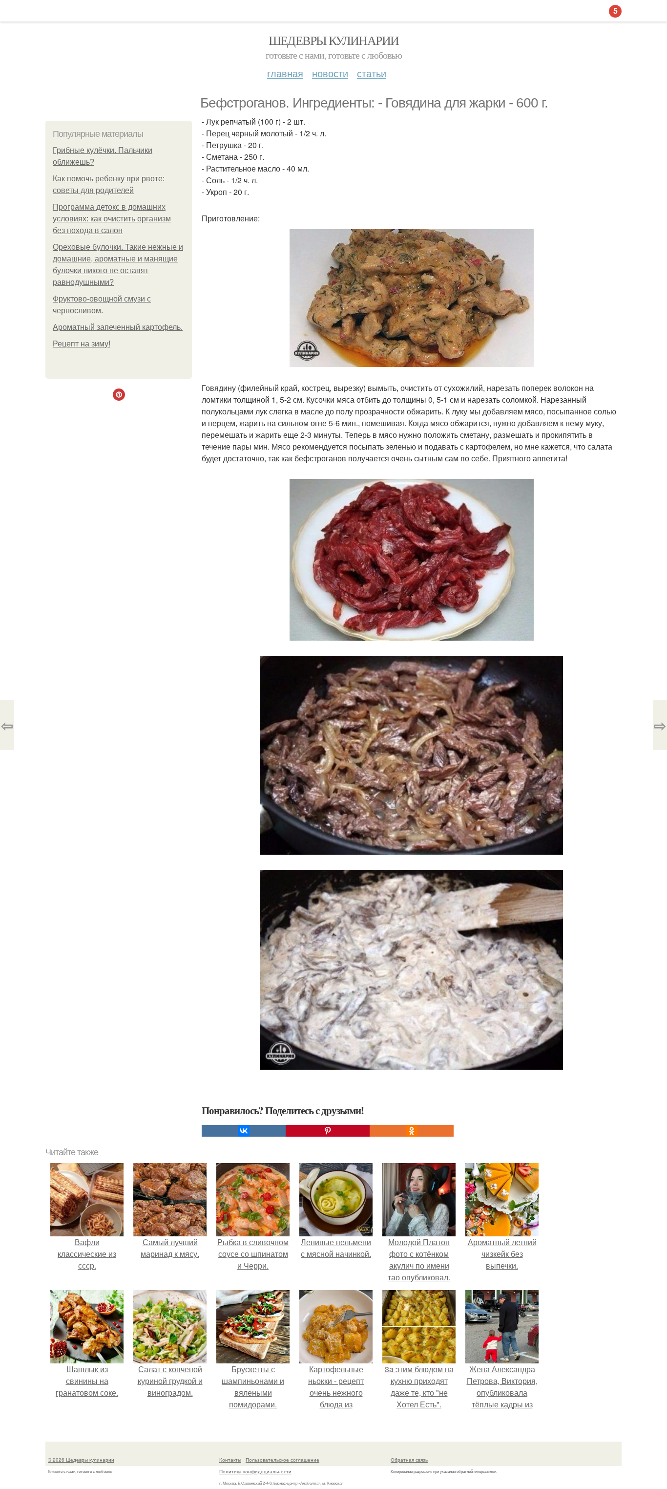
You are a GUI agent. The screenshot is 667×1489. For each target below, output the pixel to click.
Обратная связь (409, 1459)
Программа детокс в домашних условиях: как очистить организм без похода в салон (112, 219)
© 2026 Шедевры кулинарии (81, 1459)
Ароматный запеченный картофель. (118, 327)
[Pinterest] (328, 1131)
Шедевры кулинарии (334, 40)
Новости (330, 73)
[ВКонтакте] (244, 1131)
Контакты (230, 1459)
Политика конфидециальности (255, 1471)
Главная (285, 73)
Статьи (371, 73)
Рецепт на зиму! (81, 344)
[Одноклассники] (412, 1131)
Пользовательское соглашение (282, 1459)
